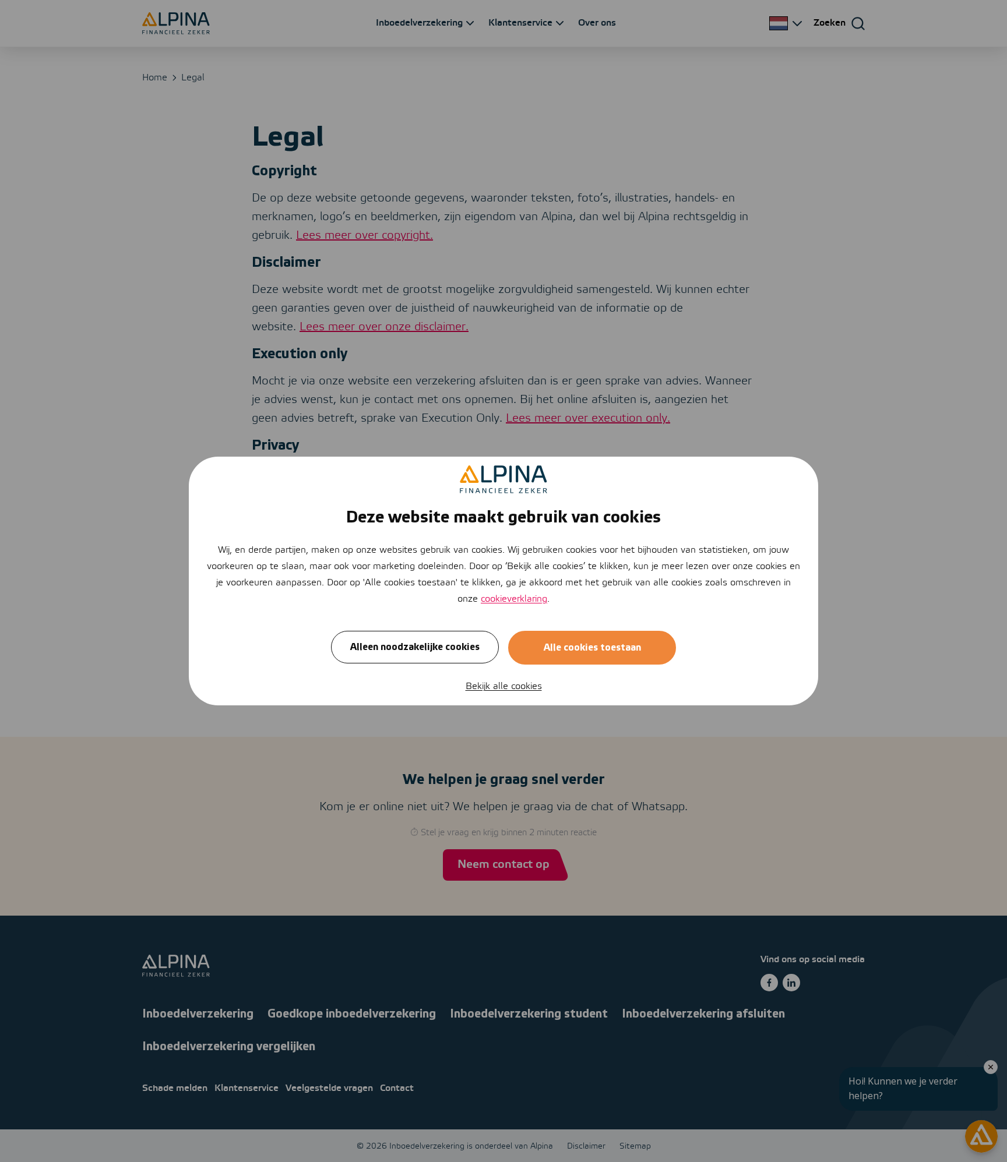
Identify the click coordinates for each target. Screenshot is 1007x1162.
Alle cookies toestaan (592, 647)
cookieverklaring (514, 599)
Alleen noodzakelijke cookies (415, 647)
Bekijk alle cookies (504, 686)
